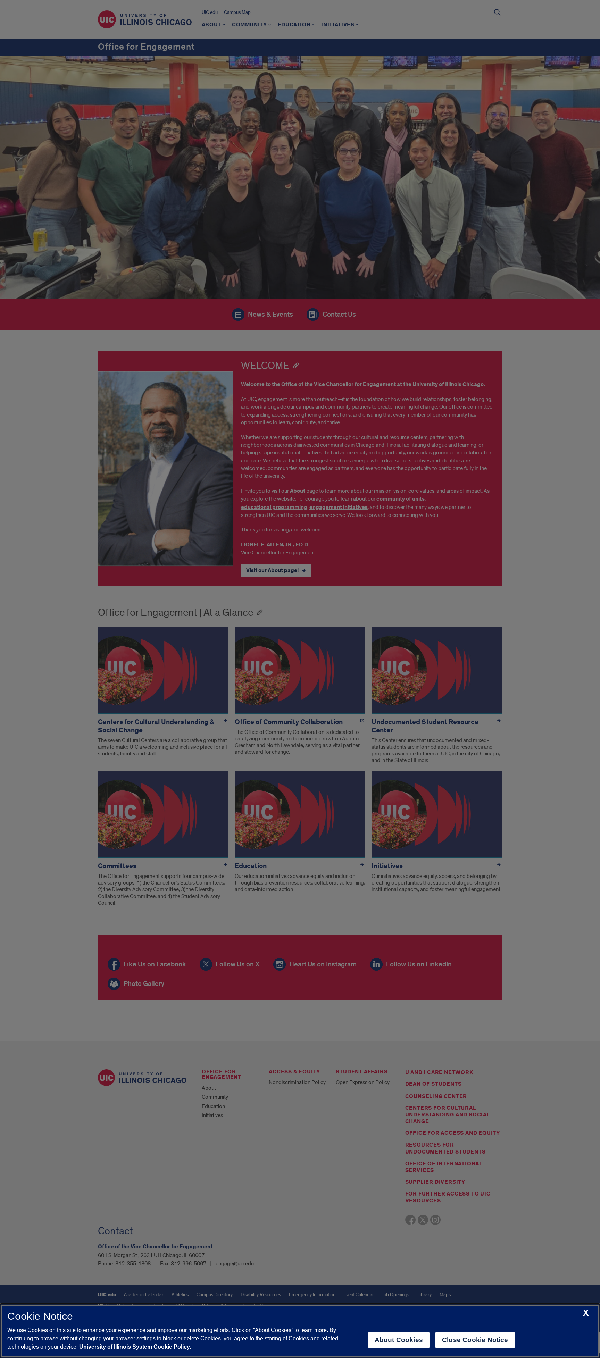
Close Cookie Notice (475, 1339)
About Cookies (399, 1339)
